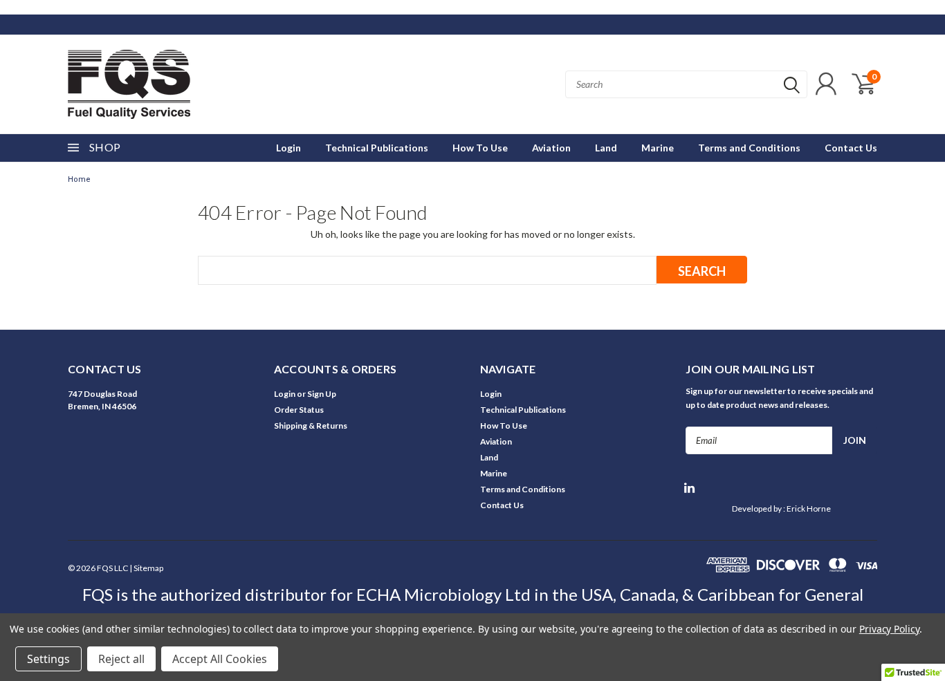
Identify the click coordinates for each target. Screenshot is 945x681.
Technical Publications (376, 147)
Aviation (551, 147)
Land (606, 147)
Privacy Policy (889, 628)
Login (288, 147)
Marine (657, 147)
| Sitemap (146, 568)
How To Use (480, 147)
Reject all (121, 658)
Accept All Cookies (219, 658)
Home (79, 179)
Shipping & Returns (310, 425)
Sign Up (321, 394)
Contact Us (851, 147)
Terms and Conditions (749, 147)
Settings (48, 658)
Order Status (299, 409)
